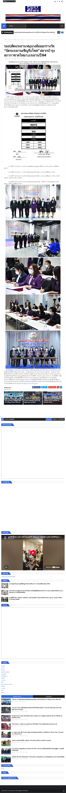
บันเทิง (3, 678)
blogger (48, 419)
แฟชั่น (3, 686)
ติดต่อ (2, 692)
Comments (49, 696)
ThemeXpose (10, 790)
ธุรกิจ (2, 668)
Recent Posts (17, 696)
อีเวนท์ (3, 670)
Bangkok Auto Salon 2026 (50, 394)
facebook (61, 419)
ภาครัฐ (14, 39)
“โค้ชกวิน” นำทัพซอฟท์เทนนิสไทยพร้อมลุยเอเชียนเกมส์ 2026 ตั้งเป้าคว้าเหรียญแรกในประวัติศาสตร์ (13, 400)
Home (5, 39)
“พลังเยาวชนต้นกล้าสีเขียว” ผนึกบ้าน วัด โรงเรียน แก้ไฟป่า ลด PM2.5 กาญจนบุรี (31, 740)
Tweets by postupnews (8, 576)
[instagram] (62, 1)
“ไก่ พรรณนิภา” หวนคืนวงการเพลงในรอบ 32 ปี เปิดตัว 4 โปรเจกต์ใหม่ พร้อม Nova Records (34, 724)
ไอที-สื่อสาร (4, 676)
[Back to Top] (64, 791)
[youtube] (55, 1)
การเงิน (3, 680)
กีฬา (2, 682)
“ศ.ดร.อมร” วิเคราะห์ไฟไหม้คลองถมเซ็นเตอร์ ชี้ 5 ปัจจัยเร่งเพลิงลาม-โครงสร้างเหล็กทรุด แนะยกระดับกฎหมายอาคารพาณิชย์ (32, 399)
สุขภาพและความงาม (6, 684)
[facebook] (57, 1)
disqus (55, 419)
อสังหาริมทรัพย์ (5, 672)
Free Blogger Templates (21, 790)
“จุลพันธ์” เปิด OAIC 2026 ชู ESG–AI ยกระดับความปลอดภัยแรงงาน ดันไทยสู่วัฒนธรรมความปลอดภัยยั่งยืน (38, 757)
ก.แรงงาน (10, 39)
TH (40, 32)
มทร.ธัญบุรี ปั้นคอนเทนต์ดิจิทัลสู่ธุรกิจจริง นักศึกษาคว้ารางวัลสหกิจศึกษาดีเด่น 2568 (29, 584)
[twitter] (60, 1)
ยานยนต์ (3, 674)
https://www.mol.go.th (31, 383)
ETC (3, 768)
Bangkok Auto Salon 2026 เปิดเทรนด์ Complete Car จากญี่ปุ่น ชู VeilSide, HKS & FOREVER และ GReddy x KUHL (52, 399)
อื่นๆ (2, 690)
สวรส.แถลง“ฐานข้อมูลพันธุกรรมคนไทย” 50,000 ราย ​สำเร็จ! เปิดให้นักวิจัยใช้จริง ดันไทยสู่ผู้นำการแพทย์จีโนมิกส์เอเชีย (38, 749)
